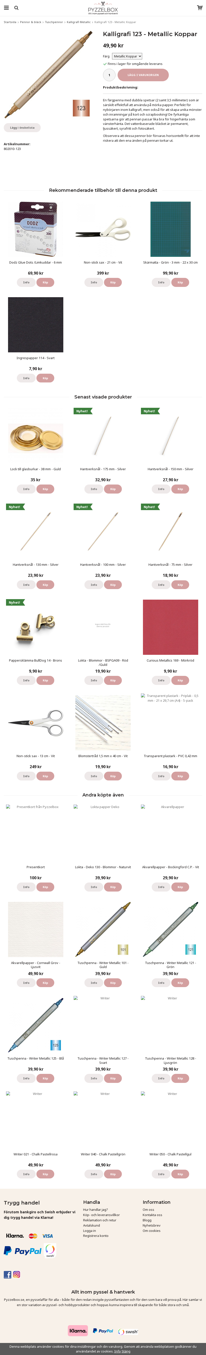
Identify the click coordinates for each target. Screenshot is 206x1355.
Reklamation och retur (99, 1220)
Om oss (148, 1209)
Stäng (126, 1351)
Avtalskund (91, 1225)
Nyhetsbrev (152, 1225)
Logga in (89, 1230)
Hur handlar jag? (95, 1209)
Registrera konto (96, 1235)
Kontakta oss (152, 1215)
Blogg (147, 1220)
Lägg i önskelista (22, 127)
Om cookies (152, 1230)
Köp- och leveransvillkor (101, 1215)
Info (26, 282)
